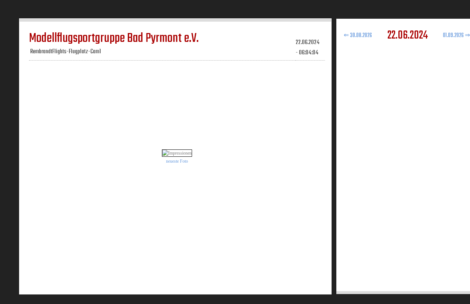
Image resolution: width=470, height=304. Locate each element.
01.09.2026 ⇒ (456, 35)
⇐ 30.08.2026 (358, 35)
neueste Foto (177, 161)
